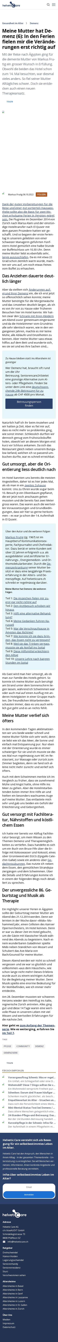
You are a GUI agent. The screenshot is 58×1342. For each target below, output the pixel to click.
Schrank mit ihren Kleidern (37, 316)
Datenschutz (9, 1327)
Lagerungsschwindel (13, 1260)
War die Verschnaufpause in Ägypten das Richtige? (27, 630)
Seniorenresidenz (12, 1267)
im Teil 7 (8, 1033)
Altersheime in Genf (13, 1293)
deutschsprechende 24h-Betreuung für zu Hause (27, 390)
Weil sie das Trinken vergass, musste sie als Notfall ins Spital (27, 645)
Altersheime (9, 1281)
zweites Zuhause (35, 485)
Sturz (5, 1271)
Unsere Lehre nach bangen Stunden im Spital (27, 660)
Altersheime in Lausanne (15, 1297)
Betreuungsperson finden (29, 403)
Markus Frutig (14, 537)
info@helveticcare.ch (18, 1241)
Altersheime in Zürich (13, 1308)
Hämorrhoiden (10, 1256)
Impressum (8, 1323)
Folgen (41, 194)
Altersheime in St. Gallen (15, 1304)
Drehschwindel (10, 1252)
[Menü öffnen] (53, 4)
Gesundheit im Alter (12, 23)
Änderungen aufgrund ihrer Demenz (26, 291)
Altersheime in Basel (13, 1286)
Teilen (9, 101)
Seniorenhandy (10, 1263)
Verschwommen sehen (14, 1275)
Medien (6, 1319)
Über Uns (7, 1314)
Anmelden (29, 1194)
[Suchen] (48, 4)
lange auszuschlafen (15, 257)
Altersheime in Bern (13, 1289)
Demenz (34, 23)
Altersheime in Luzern (14, 1301)
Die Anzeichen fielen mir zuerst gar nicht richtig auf (27, 600)
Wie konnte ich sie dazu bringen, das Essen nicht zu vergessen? (27, 638)
